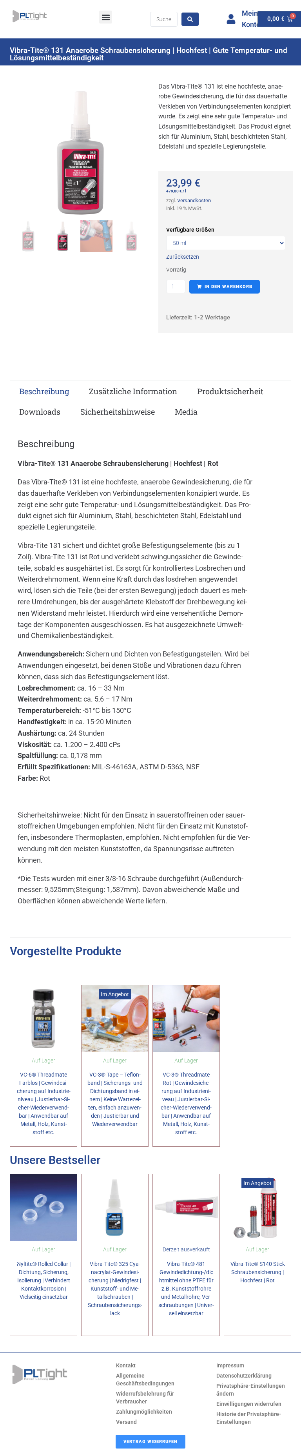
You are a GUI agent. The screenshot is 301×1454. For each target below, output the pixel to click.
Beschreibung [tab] (44, 391)
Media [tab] (186, 411)
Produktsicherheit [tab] (230, 391)
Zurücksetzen (182, 257)
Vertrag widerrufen (150, 1441)
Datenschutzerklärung (244, 1375)
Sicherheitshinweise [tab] (117, 411)
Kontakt (126, 1365)
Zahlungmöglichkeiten (144, 1412)
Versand (126, 1422)
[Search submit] (190, 19)
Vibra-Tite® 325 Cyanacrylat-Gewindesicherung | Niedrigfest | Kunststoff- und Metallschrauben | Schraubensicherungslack (115, 1288)
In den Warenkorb (228, 286)
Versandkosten (194, 200)
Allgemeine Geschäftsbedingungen (145, 1379)
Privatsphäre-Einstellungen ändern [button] (250, 1390)
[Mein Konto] (231, 19)
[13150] (79, 152)
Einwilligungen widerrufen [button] (248, 1404)
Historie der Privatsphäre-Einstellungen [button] (248, 1418)
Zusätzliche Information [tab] (133, 391)
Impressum (230, 1365)
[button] (105, 17)
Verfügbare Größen (190, 230)
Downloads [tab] (39, 411)
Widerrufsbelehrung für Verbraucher (145, 1398)
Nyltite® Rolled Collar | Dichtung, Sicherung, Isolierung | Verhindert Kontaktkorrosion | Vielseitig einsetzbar (44, 1280)
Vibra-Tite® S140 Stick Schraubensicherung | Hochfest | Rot (257, 1272)
